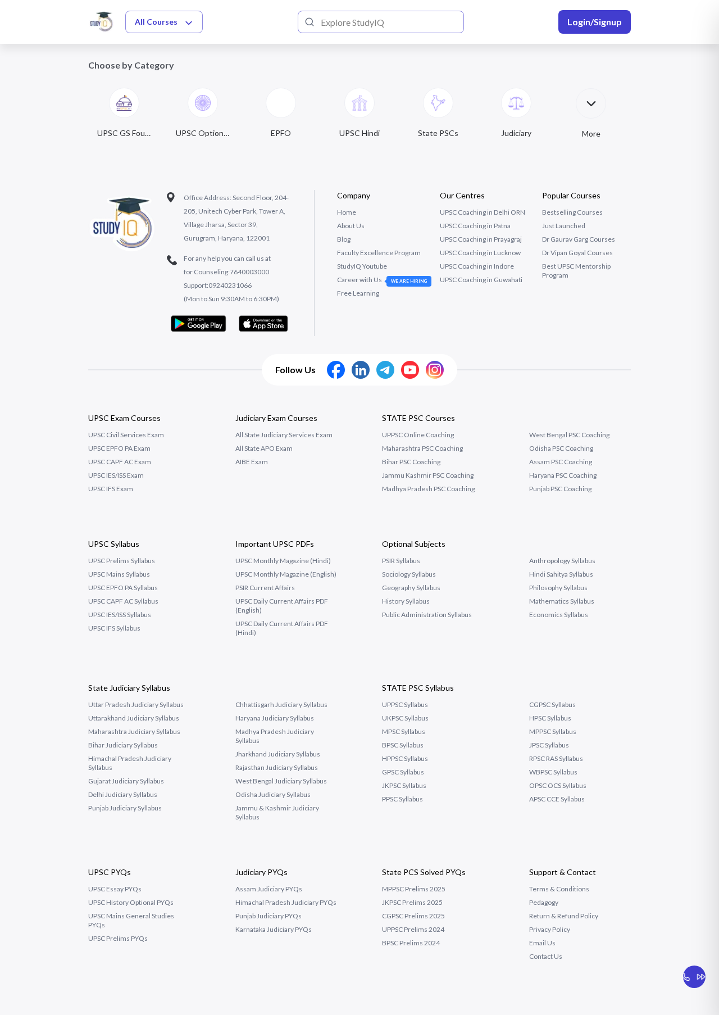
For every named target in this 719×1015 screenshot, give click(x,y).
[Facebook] (336, 370)
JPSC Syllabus (549, 745)
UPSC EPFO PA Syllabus (123, 587)
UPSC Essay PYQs (115, 889)
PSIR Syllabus (401, 560)
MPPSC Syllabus (552, 731)
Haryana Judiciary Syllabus (274, 718)
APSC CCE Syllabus (557, 799)
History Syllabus (406, 601)
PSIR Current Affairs (265, 587)
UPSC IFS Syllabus (114, 628)
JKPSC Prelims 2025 (412, 902)
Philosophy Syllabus (558, 587)
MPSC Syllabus (403, 731)
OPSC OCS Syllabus (557, 785)
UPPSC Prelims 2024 (413, 929)
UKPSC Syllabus (405, 718)
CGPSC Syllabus (552, 704)
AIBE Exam (251, 461)
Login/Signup (594, 21)
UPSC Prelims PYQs (118, 938)
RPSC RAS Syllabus (556, 758)
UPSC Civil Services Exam (126, 435)
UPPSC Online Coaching (418, 435)
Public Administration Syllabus (427, 614)
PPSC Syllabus (402, 799)
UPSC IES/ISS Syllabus (119, 614)
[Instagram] (435, 370)
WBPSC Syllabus (553, 772)
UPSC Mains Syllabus (119, 574)
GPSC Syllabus (403, 772)
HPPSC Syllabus (405, 758)
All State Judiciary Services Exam (284, 435)
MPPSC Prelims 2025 (413, 889)
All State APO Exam (264, 448)
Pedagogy (543, 902)
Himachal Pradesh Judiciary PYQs (285, 902)
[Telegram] (385, 370)
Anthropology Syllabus (562, 560)
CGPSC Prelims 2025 (413, 916)
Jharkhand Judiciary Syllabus (277, 754)
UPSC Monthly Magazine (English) (285, 574)
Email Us (542, 943)
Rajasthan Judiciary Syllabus (276, 767)
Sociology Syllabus (409, 574)
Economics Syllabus (558, 614)
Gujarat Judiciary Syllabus (126, 781)
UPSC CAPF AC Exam (119, 461)
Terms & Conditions (559, 889)
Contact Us (545, 956)
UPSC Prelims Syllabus (121, 560)
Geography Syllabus (411, 587)
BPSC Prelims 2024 (411, 943)
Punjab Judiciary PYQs (268, 916)
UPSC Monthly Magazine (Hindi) (283, 560)
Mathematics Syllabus (561, 601)
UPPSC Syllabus (405, 704)
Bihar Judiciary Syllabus (123, 745)
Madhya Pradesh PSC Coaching (428, 488)
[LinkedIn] (361, 370)
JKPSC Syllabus (404, 785)
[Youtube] (410, 370)
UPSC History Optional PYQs (131, 902)
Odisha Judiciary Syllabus (273, 794)
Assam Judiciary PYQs (268, 889)
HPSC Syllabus (550, 718)
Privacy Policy (549, 929)
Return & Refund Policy (563, 916)
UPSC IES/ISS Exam (116, 475)
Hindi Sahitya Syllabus (561, 574)
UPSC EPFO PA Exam (119, 448)
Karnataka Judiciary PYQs (273, 929)
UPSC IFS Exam (110, 488)
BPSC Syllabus (403, 745)
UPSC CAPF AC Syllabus (123, 601)
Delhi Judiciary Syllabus (122, 794)
